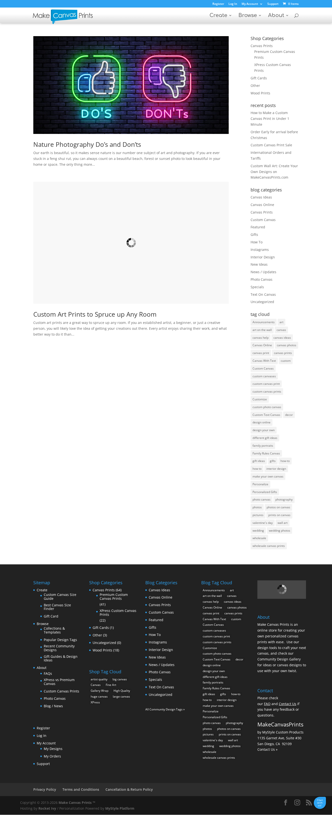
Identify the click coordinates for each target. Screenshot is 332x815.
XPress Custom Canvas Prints (118, 612)
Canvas (96, 685)
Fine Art (111, 685)
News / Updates (263, 272)
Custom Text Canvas (266, 415)
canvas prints (283, 353)
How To (256, 242)
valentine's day (263, 523)
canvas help (261, 338)
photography (284, 499)
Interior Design (263, 257)
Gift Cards (259, 78)
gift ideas (259, 461)
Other (255, 85)
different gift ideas (265, 438)
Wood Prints (260, 93)
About (276, 16)
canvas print (261, 353)
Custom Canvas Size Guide (60, 596)
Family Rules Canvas (266, 453)
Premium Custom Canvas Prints (114, 596)
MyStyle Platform (119, 808)
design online (262, 422)
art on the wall (262, 330)
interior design (276, 469)
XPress (95, 702)
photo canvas (262, 499)
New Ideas (259, 264)
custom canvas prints (267, 391)
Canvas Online (262, 204)
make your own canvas (268, 476)
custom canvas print (266, 384)
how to (257, 469)
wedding (258, 530)
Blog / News (53, 706)
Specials (257, 287)
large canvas (121, 696)
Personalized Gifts (265, 492)
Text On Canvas (263, 294)
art (281, 322)
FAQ (267, 703)
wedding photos (279, 530)
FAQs (48, 673)
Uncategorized (262, 301)
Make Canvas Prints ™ (77, 802)
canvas (281, 330)
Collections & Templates (54, 630)
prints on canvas (279, 515)
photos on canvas (278, 507)
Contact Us (287, 703)
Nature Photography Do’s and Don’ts (87, 144)
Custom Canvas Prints (61, 691)
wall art (283, 523)
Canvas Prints (262, 45)
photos (257, 507)
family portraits (263, 446)
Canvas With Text (264, 361)
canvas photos (286, 345)
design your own (264, 430)
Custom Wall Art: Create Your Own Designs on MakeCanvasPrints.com (274, 172)
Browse (247, 16)
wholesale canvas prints (269, 546)
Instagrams (260, 249)
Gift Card (51, 616)
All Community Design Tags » (165, 709)
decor (289, 415)
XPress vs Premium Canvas (59, 681)
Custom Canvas (263, 219)
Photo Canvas (261, 279)
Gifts (254, 234)
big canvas (120, 679)
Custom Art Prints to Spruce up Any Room (95, 314)
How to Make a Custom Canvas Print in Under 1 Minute (270, 118)
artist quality (99, 679)
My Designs (53, 748)
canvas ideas (282, 338)
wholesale (259, 538)
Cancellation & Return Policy (129, 789)
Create (218, 16)
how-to (285, 461)
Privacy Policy (44, 789)
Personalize (260, 484)
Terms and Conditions (80, 789)
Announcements (264, 322)
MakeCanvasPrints (280, 724)
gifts (273, 461)
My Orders (52, 756)
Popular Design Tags (60, 640)
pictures (258, 515)
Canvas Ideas (261, 197)
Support (273, 4)
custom (286, 361)
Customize (260, 399)
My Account (250, 4)
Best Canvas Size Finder (57, 607)
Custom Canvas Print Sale (271, 145)
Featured (258, 227)
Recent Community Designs (59, 648)
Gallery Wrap (99, 691)
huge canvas (99, 696)
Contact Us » (267, 749)
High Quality (122, 691)
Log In (232, 4)
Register (218, 4)
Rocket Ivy (47, 808)
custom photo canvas (267, 407)
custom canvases (264, 376)
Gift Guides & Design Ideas (61, 658)
